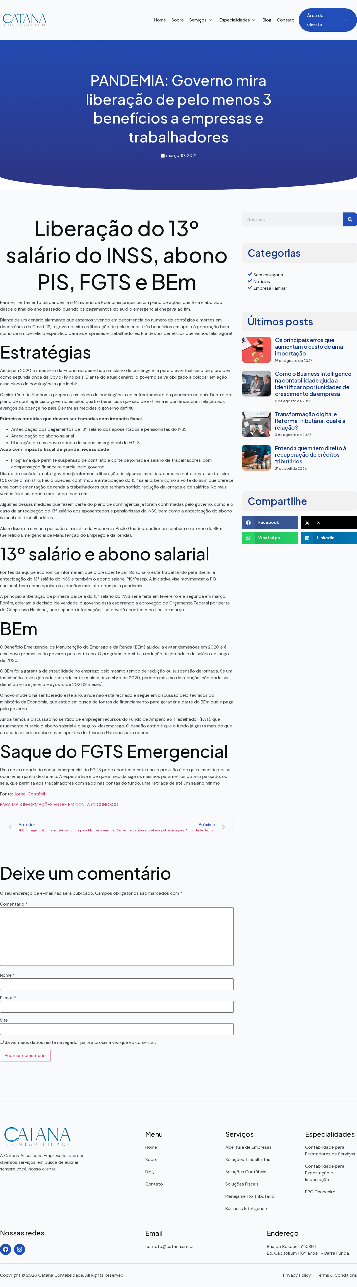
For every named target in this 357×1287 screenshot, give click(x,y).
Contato (286, 20)
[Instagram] (19, 1249)
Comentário (14, 904)
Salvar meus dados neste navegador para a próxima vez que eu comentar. (80, 1042)
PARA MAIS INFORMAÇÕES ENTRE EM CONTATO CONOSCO (59, 804)
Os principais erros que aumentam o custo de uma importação (309, 347)
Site (4, 1020)
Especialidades (234, 20)
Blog (267, 20)
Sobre (178, 20)
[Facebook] (5, 1249)
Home (160, 20)
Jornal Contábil (29, 794)
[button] (270, 522)
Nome (7, 975)
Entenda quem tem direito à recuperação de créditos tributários (310, 455)
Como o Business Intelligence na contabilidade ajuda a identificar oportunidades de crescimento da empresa (313, 383)
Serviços (198, 20)
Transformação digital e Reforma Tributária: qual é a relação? (310, 421)
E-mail (8, 998)
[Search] (350, 219)
